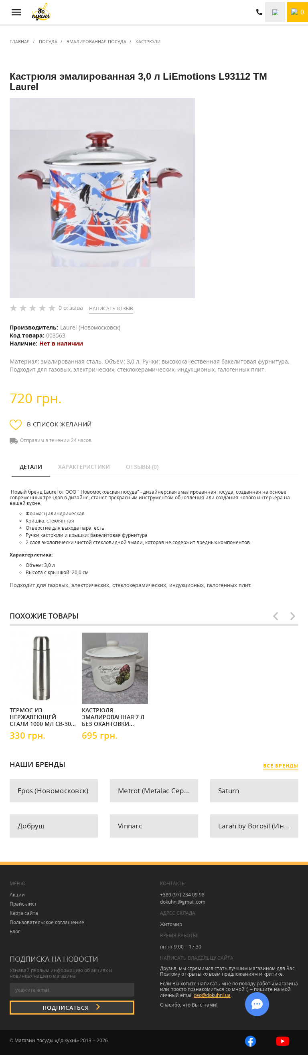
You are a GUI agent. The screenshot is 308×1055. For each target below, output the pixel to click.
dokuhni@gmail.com (182, 902)
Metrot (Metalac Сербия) (158, 790)
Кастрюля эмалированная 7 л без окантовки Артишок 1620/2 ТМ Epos (113, 717)
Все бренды (280, 765)
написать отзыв (111, 308)
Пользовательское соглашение (47, 922)
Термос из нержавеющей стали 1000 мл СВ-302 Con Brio (42, 717)
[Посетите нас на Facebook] (250, 1040)
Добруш (31, 825)
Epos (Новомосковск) (53, 790)
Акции (17, 895)
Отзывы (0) (142, 466)
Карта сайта (24, 913)
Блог (15, 931)
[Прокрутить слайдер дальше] (292, 616)
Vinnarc (130, 825)
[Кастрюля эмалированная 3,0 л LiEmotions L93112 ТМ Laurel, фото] (102, 198)
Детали (31, 466)
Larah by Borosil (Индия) (258, 825)
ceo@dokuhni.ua (212, 995)
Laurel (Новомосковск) (90, 327)
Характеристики (84, 466)
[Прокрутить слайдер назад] (275, 616)
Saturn (228, 790)
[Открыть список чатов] (257, 1004)
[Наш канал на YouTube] (282, 1040)
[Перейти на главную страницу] (41, 12)
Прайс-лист (23, 904)
